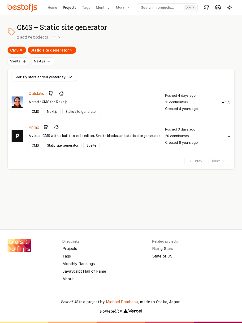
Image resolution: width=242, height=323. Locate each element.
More (120, 7)
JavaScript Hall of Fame (84, 271)
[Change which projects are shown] (57, 37)
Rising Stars (162, 248)
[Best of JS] (23, 7)
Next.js (39, 61)
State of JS (162, 256)
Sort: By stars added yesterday (40, 77)
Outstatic (36, 93)
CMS (14, 50)
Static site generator (49, 50)
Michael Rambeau (122, 301)
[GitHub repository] (51, 93)
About (67, 278)
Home (52, 7)
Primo (34, 127)
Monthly (102, 7)
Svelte (15, 61)
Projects (69, 7)
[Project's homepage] (61, 93)
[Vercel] (132, 311)
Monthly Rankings (78, 263)
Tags (86, 7)
